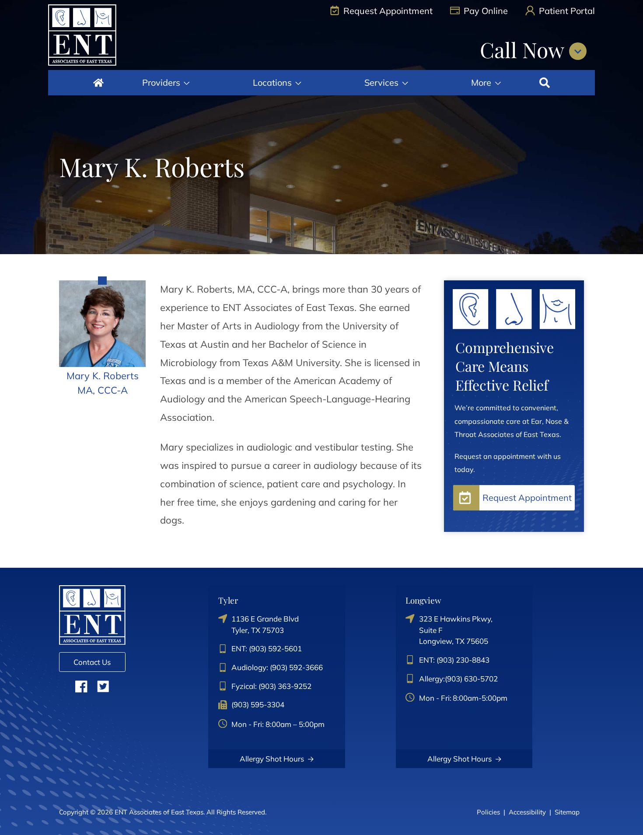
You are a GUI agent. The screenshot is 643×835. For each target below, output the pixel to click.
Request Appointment (387, 10)
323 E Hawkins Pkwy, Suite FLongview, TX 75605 (456, 630)
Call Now (524, 49)
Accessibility (527, 812)
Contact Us (92, 662)
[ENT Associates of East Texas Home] (82, 35)
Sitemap (567, 812)
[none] (165, 82)
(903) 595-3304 (257, 704)
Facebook (81, 686)
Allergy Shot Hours (272, 758)
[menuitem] (98, 82)
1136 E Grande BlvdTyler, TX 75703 (265, 624)
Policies (488, 812)
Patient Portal (566, 10)
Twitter (103, 686)
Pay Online (484, 10)
